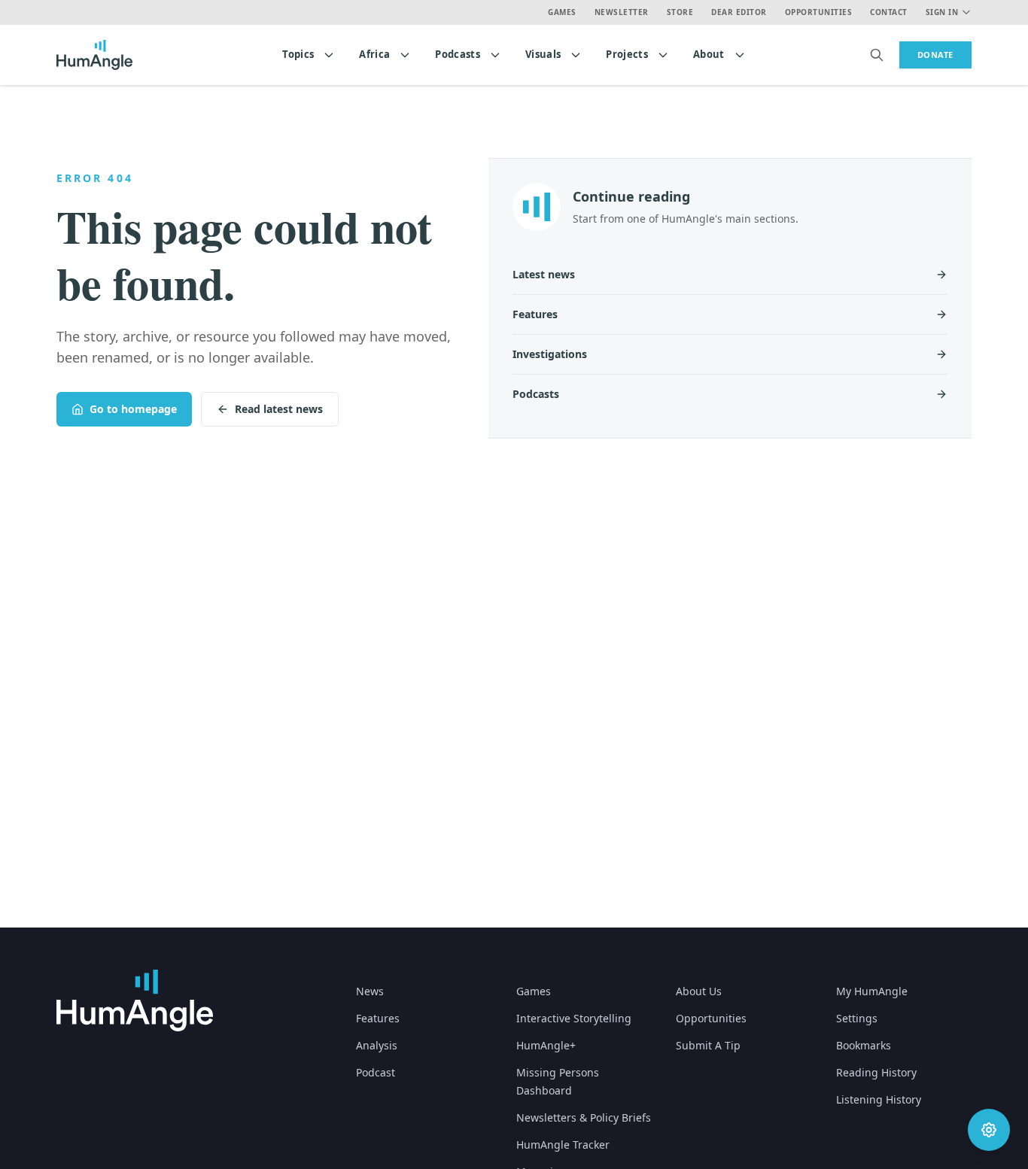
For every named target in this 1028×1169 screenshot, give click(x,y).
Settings (856, 1018)
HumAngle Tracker (563, 1144)
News (370, 991)
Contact (889, 12)
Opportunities (819, 12)
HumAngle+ (546, 1045)
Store (680, 12)
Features (378, 1018)
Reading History (876, 1072)
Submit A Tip (708, 1045)
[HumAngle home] (134, 1000)
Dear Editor (739, 12)
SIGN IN (942, 12)
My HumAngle (872, 991)
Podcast (375, 1072)
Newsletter (622, 12)
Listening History (878, 1099)
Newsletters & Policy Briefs (583, 1117)
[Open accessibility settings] (989, 1130)
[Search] (876, 54)
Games (562, 12)
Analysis (376, 1045)
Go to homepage (133, 409)
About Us (699, 991)
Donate (935, 54)
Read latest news (279, 409)
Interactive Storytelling (573, 1018)
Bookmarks (863, 1045)
